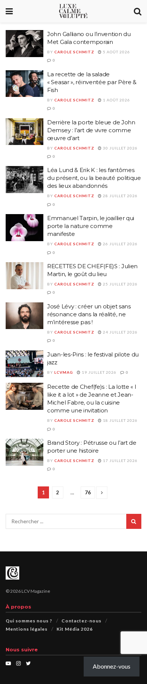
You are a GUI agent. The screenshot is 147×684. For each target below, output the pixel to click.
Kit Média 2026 (75, 629)
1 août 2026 (116, 100)
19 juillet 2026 (98, 372)
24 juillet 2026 (120, 332)
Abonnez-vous (111, 666)
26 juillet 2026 (120, 244)
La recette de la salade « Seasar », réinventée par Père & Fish (91, 82)
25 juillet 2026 (120, 284)
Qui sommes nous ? (29, 621)
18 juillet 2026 (120, 420)
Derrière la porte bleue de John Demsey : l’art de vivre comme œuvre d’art (91, 130)
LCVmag (63, 372)
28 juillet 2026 (120, 195)
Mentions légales (26, 629)
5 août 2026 (116, 52)
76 (88, 492)
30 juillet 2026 (120, 148)
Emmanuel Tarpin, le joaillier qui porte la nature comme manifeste (90, 225)
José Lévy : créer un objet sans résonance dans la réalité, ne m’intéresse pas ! (89, 314)
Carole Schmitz (74, 52)
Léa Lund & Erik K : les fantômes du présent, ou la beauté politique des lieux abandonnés (94, 177)
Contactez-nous (81, 621)
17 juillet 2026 (120, 460)
